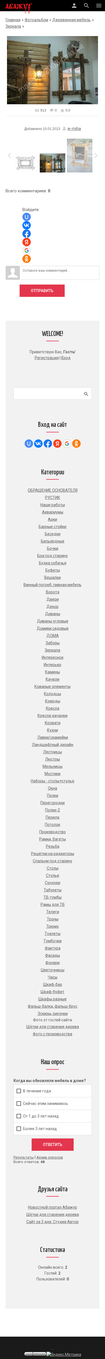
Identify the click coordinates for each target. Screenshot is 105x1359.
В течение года (37, 1090)
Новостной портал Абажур (52, 1207)
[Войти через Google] (26, 250)
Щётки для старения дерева (52, 1214)
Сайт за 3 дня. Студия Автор (52, 1222)
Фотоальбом (36, 20)
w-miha (74, 128)
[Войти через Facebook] (26, 233)
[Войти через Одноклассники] (26, 259)
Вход (66, 358)
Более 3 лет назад (40, 1128)
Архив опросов (49, 1157)
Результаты (23, 1157)
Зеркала (13, 26)
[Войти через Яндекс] (26, 242)
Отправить (42, 290)
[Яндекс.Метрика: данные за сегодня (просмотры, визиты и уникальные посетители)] (63, 1355)
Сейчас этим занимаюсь (45, 1103)
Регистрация (47, 358)
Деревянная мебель (71, 20)
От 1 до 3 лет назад (41, 1116)
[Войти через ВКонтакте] (26, 225)
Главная (13, 20)
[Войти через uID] (26, 217)
